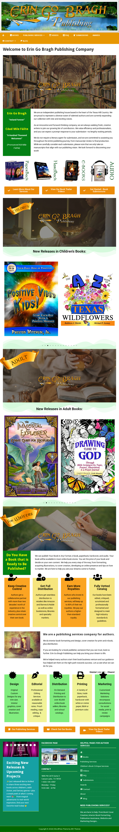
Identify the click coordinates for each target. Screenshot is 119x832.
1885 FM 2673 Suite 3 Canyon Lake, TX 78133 (51, 777)
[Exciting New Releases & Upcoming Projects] (21, 749)
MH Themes (75, 828)
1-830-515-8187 (49, 781)
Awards (96, 35)
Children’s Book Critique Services (94, 766)
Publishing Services (32, 35)
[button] (7, 299)
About (83, 793)
